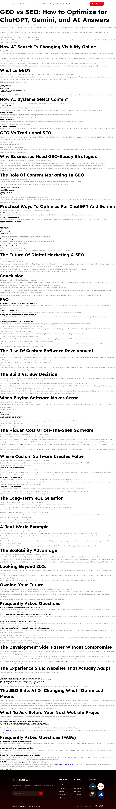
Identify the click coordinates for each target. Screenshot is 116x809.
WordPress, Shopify (62, 661)
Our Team (62, 788)
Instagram (80, 788)
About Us (62, 4)
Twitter (79, 794)
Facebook (80, 785)
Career (61, 791)
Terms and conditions (84, 806)
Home (36, 4)
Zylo (20, 444)
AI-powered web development (66, 764)
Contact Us (76, 4)
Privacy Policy (99, 806)
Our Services (63, 785)
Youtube (79, 798)
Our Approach (54, 4)
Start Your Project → (7, 769)
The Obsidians (6, 730)
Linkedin (79, 791)
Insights (68, 4)
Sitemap (62, 798)
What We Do (43, 4)
